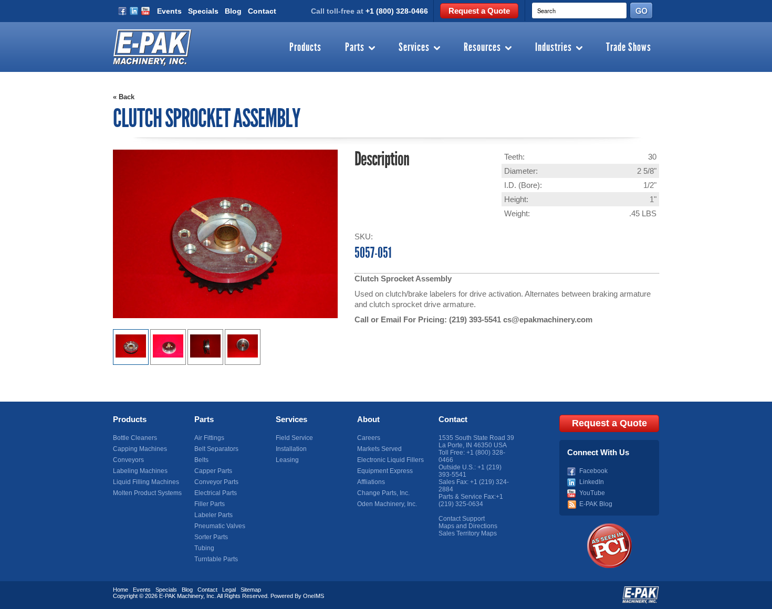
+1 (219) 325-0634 (471, 500)
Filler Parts (209, 504)
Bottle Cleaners (135, 438)
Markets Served (379, 449)
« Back (123, 97)
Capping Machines (140, 449)
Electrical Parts (215, 493)
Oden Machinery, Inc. (387, 504)
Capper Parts (213, 471)
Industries (553, 47)
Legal (229, 589)
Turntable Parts (216, 559)
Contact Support (462, 518)
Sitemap (251, 589)
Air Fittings (209, 438)
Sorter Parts (211, 537)
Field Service (294, 438)
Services (414, 47)
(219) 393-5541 (475, 319)
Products (305, 47)
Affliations (371, 482)
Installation (291, 449)
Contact (262, 11)
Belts (201, 460)
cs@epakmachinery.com (547, 319)
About (368, 419)
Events (169, 11)
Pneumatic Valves (219, 526)
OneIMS (313, 596)
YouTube (592, 493)
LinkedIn (591, 482)
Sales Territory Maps (468, 533)
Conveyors (128, 460)
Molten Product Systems (147, 493)
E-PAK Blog (595, 504)
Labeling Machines (140, 471)
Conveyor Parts (216, 482)
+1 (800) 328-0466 (397, 11)
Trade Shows (628, 47)
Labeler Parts (213, 515)
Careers (368, 438)
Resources (482, 47)
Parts (354, 47)
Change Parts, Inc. (383, 493)
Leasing (287, 460)
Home (120, 589)
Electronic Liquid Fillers (390, 460)
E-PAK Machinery (181, 596)
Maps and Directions (468, 526)
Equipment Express (385, 471)
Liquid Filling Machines (146, 482)
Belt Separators (216, 449)
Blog (233, 11)
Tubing (204, 548)
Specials (203, 11)
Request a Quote (479, 10)
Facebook (593, 471)
